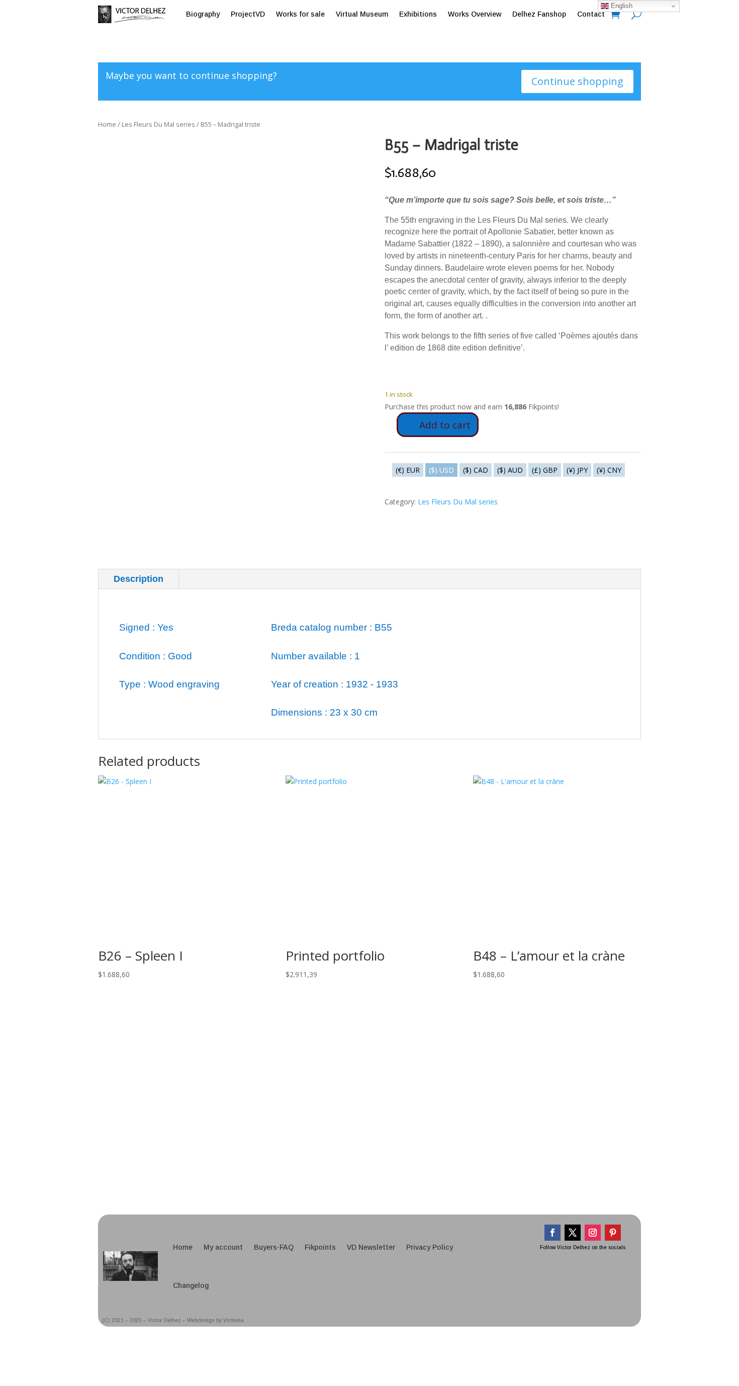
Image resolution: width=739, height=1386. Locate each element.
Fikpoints (320, 1247)
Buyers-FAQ (274, 1247)
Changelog (191, 1285)
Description (138, 579)
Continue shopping (577, 81)
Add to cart (445, 424)
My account (223, 1247)
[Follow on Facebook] (552, 1233)
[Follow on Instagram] (593, 1233)
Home (107, 124)
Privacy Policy (429, 1247)
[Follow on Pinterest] (613, 1233)
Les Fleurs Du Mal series (158, 124)
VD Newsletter (371, 1247)
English (620, 6)
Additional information (242, 579)
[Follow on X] (573, 1233)
